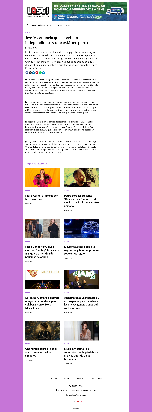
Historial (67, 378)
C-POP (49, 25)
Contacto (54, 378)
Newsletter (81, 378)
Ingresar (98, 378)
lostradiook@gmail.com (76, 395)
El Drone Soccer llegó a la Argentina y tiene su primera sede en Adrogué (81, 250)
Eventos (58, 25)
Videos (68, 25)
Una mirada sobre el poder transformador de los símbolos (41, 352)
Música (41, 25)
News (33, 25)
